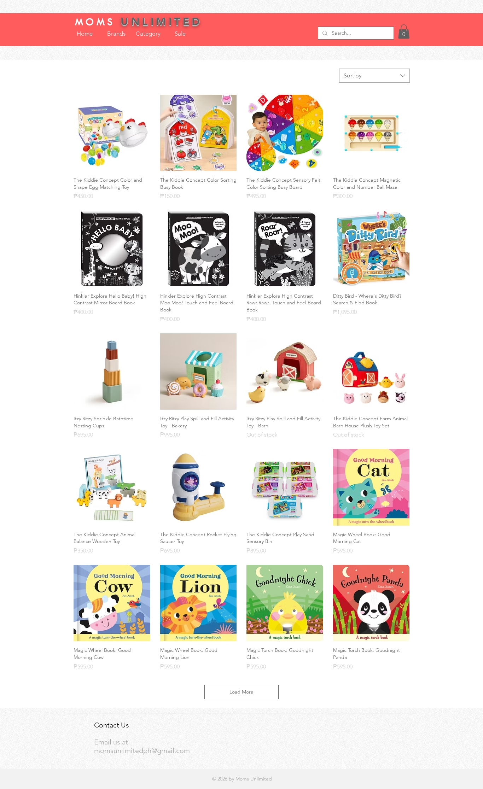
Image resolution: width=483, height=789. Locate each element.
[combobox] (374, 76)
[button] (404, 31)
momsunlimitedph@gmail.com (142, 750)
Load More (241, 692)
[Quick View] (112, 133)
